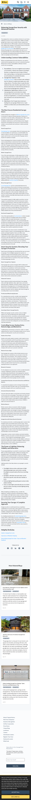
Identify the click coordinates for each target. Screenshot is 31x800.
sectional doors (18, 216)
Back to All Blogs (8, 24)
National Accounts (8, 739)
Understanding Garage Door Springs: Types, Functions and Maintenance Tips (14, 684)
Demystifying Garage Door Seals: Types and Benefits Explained (13, 539)
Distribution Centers (8, 734)
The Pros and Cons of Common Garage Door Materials (14, 635)
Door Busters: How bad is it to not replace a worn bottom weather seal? (15, 588)
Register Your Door (8, 736)
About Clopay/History (9, 717)
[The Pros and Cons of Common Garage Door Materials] (15, 624)
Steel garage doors (5, 131)
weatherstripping (13, 180)
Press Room (6, 726)
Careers (5, 732)
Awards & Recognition (9, 721)
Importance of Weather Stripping (9, 535)
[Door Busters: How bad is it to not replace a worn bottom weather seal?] (15, 577)
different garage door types (23, 114)
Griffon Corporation (8, 724)
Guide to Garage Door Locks (8, 533)
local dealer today (21, 522)
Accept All (15, 792)
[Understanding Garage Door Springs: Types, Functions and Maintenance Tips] (15, 673)
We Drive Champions (8, 719)
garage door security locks (7, 48)
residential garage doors (20, 516)
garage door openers (9, 79)
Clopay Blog (6, 728)
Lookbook (6, 730)
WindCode (6, 741)
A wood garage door (6, 185)
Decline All (15, 797)
